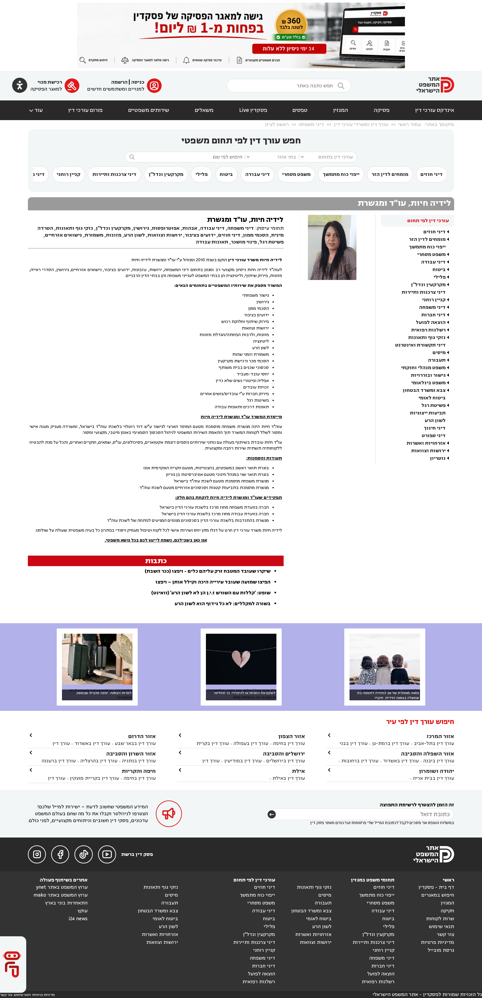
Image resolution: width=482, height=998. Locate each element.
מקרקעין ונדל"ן (166, 174)
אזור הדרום (142, 736)
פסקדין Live (253, 110)
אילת (298, 771)
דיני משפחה (311, 124)
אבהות (189, 228)
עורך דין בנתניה (139, 760)
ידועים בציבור (200, 235)
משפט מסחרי (296, 174)
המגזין (340, 110)
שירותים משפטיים (148, 110)
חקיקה (447, 910)
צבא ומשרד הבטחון (424, 390)
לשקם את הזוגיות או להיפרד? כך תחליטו (244, 692)
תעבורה (437, 360)
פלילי (201, 174)
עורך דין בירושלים (285, 760)
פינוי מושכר (244, 242)
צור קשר (445, 934)
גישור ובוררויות (428, 375)
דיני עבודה (257, 174)
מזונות (113, 235)
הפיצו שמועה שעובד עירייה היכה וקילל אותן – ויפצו (213, 582)
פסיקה (382, 110)
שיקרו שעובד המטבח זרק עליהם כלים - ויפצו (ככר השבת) (208, 571)
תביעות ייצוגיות (428, 413)
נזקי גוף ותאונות (427, 337)
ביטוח (226, 174)
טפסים (300, 110)
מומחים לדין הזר (390, 174)
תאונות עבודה (212, 242)
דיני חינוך (435, 428)
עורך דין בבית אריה (433, 778)
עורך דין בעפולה (250, 743)
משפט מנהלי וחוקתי (423, 367)
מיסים (439, 352)
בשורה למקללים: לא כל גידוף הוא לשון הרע (222, 603)
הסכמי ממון (256, 235)
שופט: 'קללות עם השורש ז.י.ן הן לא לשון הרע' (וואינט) (211, 592)
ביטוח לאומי (432, 397)
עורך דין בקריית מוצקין (94, 778)
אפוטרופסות (166, 228)
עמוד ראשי (409, 124)
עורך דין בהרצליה (98, 760)
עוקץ (83, 910)
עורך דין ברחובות (359, 760)
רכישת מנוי (49, 82)
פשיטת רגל (433, 405)
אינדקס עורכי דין (434, 110)
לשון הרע (435, 420)
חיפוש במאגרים (437, 895)
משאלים (204, 110)
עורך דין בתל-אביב (434, 743)
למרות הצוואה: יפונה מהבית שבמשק (103, 692)
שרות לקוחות (440, 918)
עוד (35, 110)
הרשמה (119, 82)
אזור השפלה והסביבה (427, 753)
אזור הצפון (291, 736)
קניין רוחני (68, 174)
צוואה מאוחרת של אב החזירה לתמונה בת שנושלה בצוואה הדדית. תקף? (388, 695)
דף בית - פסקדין (436, 887)
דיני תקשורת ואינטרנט (420, 345)
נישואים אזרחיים (63, 235)
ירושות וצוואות (428, 450)
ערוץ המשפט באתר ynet (62, 887)
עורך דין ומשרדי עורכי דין (361, 124)
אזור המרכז (440, 736)
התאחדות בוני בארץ (66, 903)
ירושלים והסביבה (284, 753)
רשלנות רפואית (428, 330)
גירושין (141, 228)
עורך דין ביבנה (438, 760)
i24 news (78, 918)
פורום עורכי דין (85, 110)
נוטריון (438, 458)
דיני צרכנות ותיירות (114, 174)
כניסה (137, 82)
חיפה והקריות (139, 771)
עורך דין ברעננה (59, 760)
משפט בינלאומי (428, 382)
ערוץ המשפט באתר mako (60, 895)
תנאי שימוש (441, 926)
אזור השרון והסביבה (131, 753)
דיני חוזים (431, 174)
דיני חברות (433, 314)
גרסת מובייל (441, 950)
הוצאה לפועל (431, 322)
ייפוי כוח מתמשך (341, 174)
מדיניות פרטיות (437, 942)
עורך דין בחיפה (289, 743)
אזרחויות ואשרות (426, 443)
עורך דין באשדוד (401, 760)
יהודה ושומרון (436, 771)
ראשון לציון (277, 124)
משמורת (94, 235)
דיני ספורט (434, 435)
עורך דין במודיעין (243, 760)
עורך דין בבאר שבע (135, 743)
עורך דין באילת (288, 778)
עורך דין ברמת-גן (390, 743)
